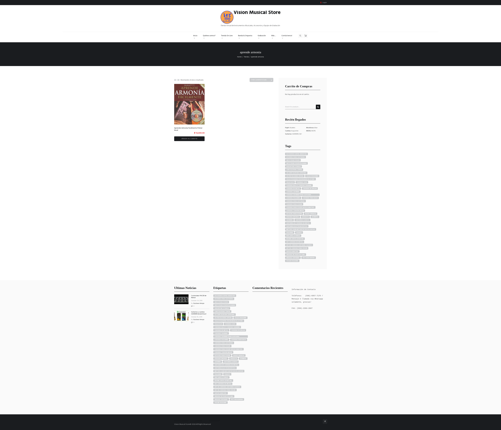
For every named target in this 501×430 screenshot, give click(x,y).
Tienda (246, 57)
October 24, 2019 (196, 300)
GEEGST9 (305, 217)
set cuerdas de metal (294, 242)
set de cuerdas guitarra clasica (299, 245)
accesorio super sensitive (296, 154)
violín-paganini (292, 261)
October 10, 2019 (196, 317)
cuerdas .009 (302, 182)
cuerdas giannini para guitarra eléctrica (298, 195)
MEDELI (309, 131)
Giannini (289, 220)
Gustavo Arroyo (198, 303)
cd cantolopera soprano (296, 173)
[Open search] (300, 36)
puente (299, 233)
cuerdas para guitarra (295, 201)
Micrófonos (310, 127)
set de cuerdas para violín (296, 248)
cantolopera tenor (294, 170)
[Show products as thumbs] (175, 80)
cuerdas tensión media (295, 211)
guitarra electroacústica (296, 226)
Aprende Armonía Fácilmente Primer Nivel (188, 129)
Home (239, 57)
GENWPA (315, 217)
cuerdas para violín (294, 204)
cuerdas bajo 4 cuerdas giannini (298, 185)
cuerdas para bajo (310, 198)
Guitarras (288, 134)
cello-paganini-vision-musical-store (300, 179)
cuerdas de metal (293, 189)
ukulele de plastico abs (295, 255)
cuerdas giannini (292, 192)
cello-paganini (312, 176)
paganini (289, 233)
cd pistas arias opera (294, 176)
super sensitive (292, 251)
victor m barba (309, 258)
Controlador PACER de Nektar (198, 296)
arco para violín (292, 160)
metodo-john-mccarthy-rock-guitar (300, 229)
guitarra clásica (302, 220)
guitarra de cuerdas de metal (298, 223)
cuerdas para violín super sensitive (300, 207)
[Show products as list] (178, 80)
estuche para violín (294, 214)
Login (325, 2)
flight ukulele (310, 214)
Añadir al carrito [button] (189, 139)
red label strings (293, 236)
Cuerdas (288, 131)
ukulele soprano (292, 258)
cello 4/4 (290, 182)
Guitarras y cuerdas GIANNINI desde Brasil (198, 313)
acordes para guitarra (295, 157)
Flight (287, 127)
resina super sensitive (295, 239)
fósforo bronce (292, 217)
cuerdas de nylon (310, 189)
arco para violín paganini (296, 163)
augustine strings (293, 166)
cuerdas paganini (293, 198)
